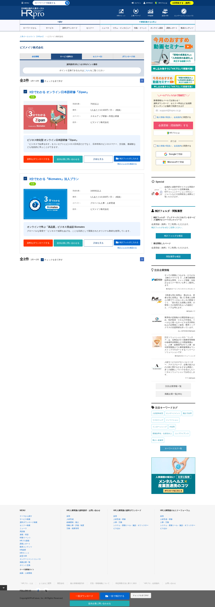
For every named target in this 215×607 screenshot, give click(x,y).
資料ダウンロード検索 (28, 522)
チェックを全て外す (141, 595)
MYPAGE (149, 3)
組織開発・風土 (73, 522)
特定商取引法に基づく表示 (126, 583)
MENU (26, 3)
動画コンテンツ (187, 27)
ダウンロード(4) (128, 57)
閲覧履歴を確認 (173, 256)
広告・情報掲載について (100, 583)
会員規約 (177, 117)
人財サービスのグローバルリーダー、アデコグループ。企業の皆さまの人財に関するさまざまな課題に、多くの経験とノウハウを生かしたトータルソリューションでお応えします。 (180, 370)
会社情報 (35, 57)
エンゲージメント (173, 413)
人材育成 (70, 519)
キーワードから (29, 27)
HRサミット (121, 16)
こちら (87, 70)
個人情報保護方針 (77, 583)
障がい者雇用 (158, 440)
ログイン (138, 3)
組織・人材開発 (26, 573)
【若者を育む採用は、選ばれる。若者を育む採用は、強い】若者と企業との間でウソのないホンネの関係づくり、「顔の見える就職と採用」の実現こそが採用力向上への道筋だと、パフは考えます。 (180, 303)
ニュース (105, 27)
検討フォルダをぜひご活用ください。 (167, 227)
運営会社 (60, 583)
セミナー (90, 27)
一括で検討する (116, 596)
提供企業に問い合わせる (68, 159)
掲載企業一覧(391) (173, 394)
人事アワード (136, 16)
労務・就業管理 (73, 528)
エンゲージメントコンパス (184, 16)
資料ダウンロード (70, 27)
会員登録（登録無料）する (173, 125)
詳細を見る (98, 159)
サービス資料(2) (66, 57)
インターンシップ (160, 427)
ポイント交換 (25, 565)
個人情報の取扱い (164, 117)
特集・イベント (140, 27)
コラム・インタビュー (122, 27)
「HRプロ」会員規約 (151, 583)
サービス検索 (25, 519)
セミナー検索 (25, 525)
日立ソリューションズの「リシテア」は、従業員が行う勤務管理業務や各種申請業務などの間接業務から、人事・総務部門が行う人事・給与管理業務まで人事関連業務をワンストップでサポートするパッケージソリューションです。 (180, 346)
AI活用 (172, 427)
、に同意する (174, 117)
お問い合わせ (170, 583)
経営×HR (165, 16)
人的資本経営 (158, 413)
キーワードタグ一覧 (173, 448)
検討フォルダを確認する (127, 164)
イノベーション (172, 420)
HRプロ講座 (24, 541)
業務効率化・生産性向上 (162, 433)
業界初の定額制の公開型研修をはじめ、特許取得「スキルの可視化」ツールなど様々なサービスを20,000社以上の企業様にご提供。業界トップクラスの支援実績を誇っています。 (180, 324)
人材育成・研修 (119, 519)
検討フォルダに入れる (128, 158)
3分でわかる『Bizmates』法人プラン (54, 179)
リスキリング (158, 420)
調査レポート (171, 27)
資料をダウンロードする (38, 159)
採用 (68, 516)
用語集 (22, 531)
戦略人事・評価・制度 (75, 525)
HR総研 (150, 16)
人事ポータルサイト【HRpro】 (32, 36)
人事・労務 (117, 522)
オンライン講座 (156, 27)
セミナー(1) (97, 57)
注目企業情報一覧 (173, 386)
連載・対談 (24, 535)
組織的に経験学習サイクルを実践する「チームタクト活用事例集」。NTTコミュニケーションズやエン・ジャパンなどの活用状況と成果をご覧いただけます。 (180, 192)
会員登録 (182, 3)
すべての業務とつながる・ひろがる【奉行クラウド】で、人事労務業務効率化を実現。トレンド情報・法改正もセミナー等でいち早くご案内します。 (180, 282)
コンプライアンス (182, 433)
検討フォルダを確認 (173, 236)
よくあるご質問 (45, 583)
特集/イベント (25, 538)
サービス (50, 27)
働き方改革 (187, 413)
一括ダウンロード (84, 596)
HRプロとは (162, 3)
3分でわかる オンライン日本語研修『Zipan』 (59, 92)
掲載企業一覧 (25, 562)
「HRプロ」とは (26, 583)
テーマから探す (26, 516)
